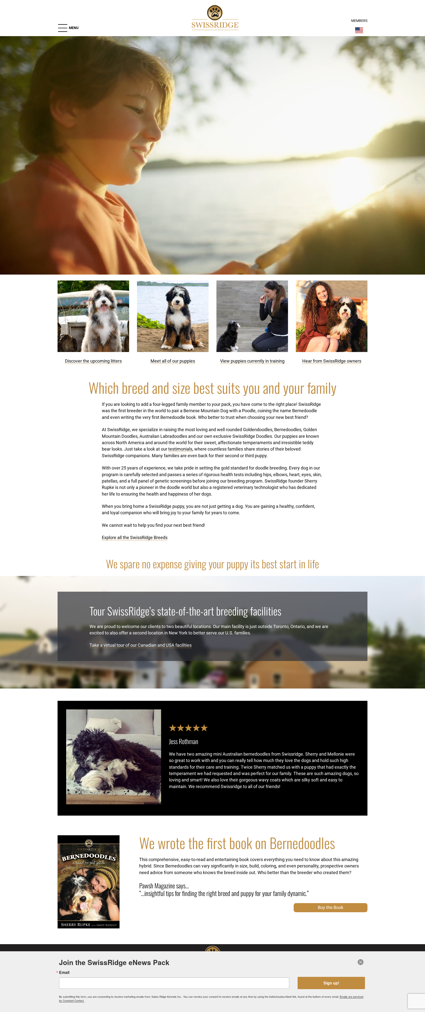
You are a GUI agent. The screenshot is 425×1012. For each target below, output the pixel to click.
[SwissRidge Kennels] (214, 18)
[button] (68, 28)
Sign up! (331, 983)
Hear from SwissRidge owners (331, 361)
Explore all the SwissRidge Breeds (134, 537)
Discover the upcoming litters (93, 361)
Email (64, 972)
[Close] (360, 962)
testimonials (180, 449)
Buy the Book (330, 907)
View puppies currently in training (252, 361)
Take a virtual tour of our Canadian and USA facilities (141, 645)
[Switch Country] (359, 30)
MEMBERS (359, 21)
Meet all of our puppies (173, 361)
